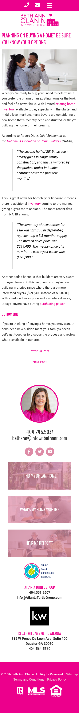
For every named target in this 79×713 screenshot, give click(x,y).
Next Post (40, 362)
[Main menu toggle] (49, 5)
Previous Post (39, 351)
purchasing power (52, 304)
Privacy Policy (57, 679)
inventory (34, 204)
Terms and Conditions (28, 679)
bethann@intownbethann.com (39, 438)
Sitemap (72, 674)
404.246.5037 (39, 432)
